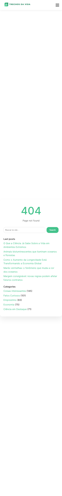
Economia (8, 304)
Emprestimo (10, 300)
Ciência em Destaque (15, 309)
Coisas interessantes (14, 290)
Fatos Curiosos (11, 295)
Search (52, 230)
